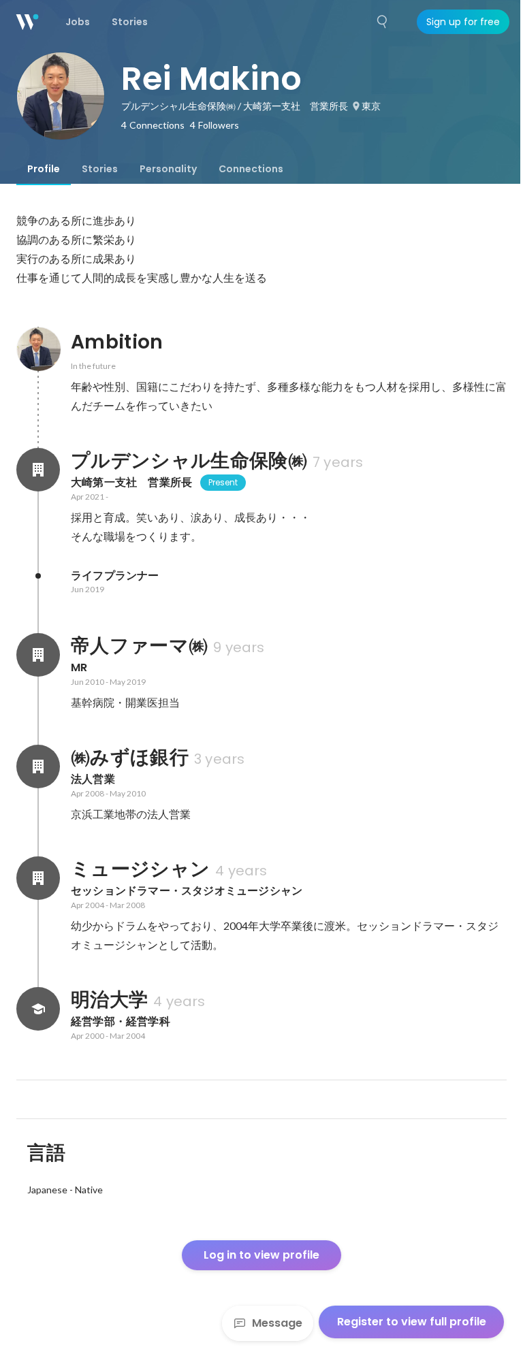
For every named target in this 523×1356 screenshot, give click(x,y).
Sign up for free (463, 22)
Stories (100, 169)
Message (277, 1323)
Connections (251, 169)
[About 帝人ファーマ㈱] (38, 655)
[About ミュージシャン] (38, 878)
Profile (43, 169)
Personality (168, 169)
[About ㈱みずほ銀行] (38, 766)
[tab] (43, 168)
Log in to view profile (261, 1255)
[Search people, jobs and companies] (382, 21)
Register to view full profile (411, 1321)
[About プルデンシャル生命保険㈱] (38, 469)
